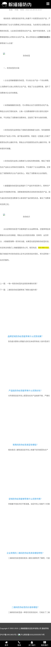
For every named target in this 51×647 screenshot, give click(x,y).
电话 (19, 645)
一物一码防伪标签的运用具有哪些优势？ (22, 284)
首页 (6, 645)
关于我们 (31, 645)
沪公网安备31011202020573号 (33, 635)
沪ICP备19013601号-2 (9, 635)
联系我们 (44, 645)
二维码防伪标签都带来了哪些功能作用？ (22, 290)
